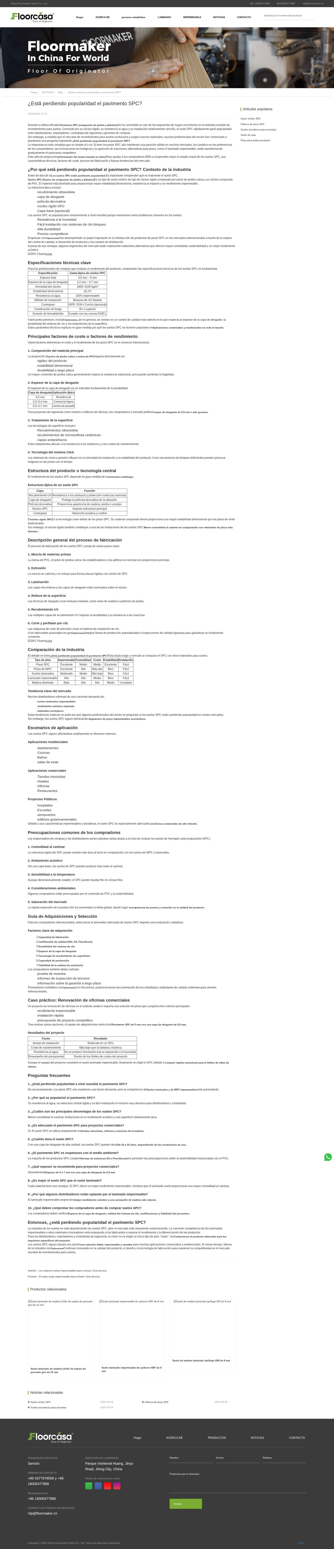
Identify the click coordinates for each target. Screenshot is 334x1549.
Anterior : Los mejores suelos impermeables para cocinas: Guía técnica (67, 1270)
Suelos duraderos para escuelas (48, 1407)
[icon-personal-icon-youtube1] (108, 1486)
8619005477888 (286, 3)
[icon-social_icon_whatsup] (90, 1486)
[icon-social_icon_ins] (118, 1486)
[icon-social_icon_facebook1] (99, 1486)
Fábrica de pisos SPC (157, 1402)
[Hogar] (32, 17)
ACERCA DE (174, 1437)
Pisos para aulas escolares (255, 140)
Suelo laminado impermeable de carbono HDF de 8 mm (132, 1369)
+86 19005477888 (259, 3)
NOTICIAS (47, 92)
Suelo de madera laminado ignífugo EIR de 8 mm (201, 1360)
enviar (177, 1503)
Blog (60, 92)
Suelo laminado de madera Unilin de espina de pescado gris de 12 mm (58, 1370)
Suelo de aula (248, 135)
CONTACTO (244, 17)
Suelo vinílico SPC (41, 1402)
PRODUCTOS (217, 1437)
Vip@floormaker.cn (313, 3)
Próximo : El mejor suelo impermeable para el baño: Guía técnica (64, 1276)
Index (301, 1543)
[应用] (312, 15)
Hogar (79, 17)
